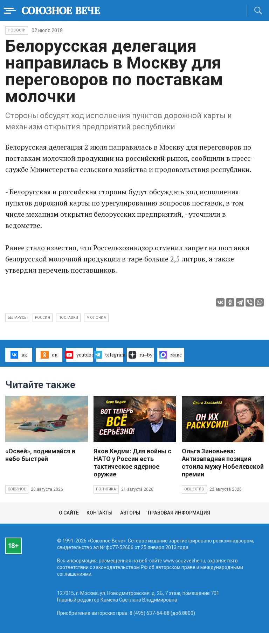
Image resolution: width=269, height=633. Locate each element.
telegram (114, 354)
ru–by (145, 354)
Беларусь (17, 317)
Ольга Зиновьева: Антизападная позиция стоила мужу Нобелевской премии (223, 462)
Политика (106, 489)
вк (24, 354)
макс (176, 354)
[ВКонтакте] (220, 302)
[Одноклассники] (230, 302)
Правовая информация (179, 513)
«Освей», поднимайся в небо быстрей (40, 454)
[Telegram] (240, 302)
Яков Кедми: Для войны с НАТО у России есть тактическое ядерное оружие (132, 462)
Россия (42, 317)
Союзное (17, 489)
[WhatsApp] (259, 302)
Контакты (99, 513)
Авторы (130, 513)
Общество (194, 489)
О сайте (69, 513)
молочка (96, 317)
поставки (68, 317)
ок (54, 354)
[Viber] (250, 302)
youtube (84, 354)
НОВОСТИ (17, 30)
